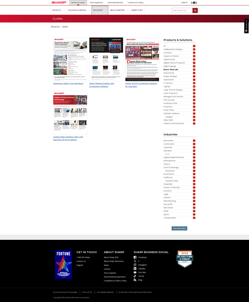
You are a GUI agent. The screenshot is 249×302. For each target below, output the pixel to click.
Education (179, 151)
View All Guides (179, 228)
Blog (140, 280)
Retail (179, 211)
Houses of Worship (179, 187)
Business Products (78, 2)
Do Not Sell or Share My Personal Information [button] (135, 292)
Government (179, 174)
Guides (65, 26)
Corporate (179, 147)
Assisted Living (180, 181)
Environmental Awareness (115, 277)
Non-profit (179, 204)
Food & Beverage (179, 167)
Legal (179, 194)
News (106, 265)
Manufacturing (179, 201)
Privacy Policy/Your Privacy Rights (65, 292)
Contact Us (81, 261)
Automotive (179, 140)
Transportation (179, 218)
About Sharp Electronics (114, 261)
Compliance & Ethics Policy (115, 280)
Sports (179, 214)
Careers (107, 269)
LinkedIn (141, 268)
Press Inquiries (110, 273)
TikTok (141, 276)
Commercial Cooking (135, 2)
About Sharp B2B (111, 257)
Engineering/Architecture (179, 157)
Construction (179, 144)
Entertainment (179, 161)
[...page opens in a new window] (63, 264)
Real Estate (179, 207)
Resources (55, 26)
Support (184, 2)
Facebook (142, 257)
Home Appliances (96, 2)
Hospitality (179, 184)
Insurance (179, 191)
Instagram (142, 265)
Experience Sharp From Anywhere (68, 83)
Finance (179, 164)
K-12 (180, 154)
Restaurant (180, 171)
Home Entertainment (115, 2)
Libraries (179, 197)
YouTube (142, 272)
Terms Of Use (87, 292)
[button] (64, 10)
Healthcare (179, 177)
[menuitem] (58, 10)
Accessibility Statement (105, 292)
